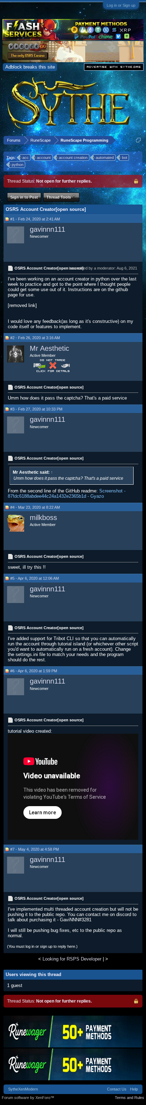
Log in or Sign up (121, 5)
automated (105, 157)
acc (25, 157)
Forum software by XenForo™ (28, 1097)
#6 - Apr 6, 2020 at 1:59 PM (33, 671)
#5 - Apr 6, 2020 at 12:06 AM (34, 578)
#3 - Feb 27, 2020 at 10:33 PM (36, 409)
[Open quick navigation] (138, 140)
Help (134, 1089)
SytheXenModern (23, 1089)
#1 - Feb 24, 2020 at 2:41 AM (35, 219)
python (17, 164)
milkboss (43, 517)
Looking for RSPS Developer (72, 959)
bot (124, 157)
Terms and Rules (129, 1097)
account (44, 157)
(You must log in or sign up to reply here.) (42, 946)
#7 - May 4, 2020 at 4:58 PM (34, 849)
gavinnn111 (47, 229)
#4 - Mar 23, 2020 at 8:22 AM (35, 507)
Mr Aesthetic (49, 348)
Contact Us (117, 1089)
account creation (73, 157)
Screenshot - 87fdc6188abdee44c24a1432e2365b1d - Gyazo (66, 493)
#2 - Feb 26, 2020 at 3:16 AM (35, 338)
